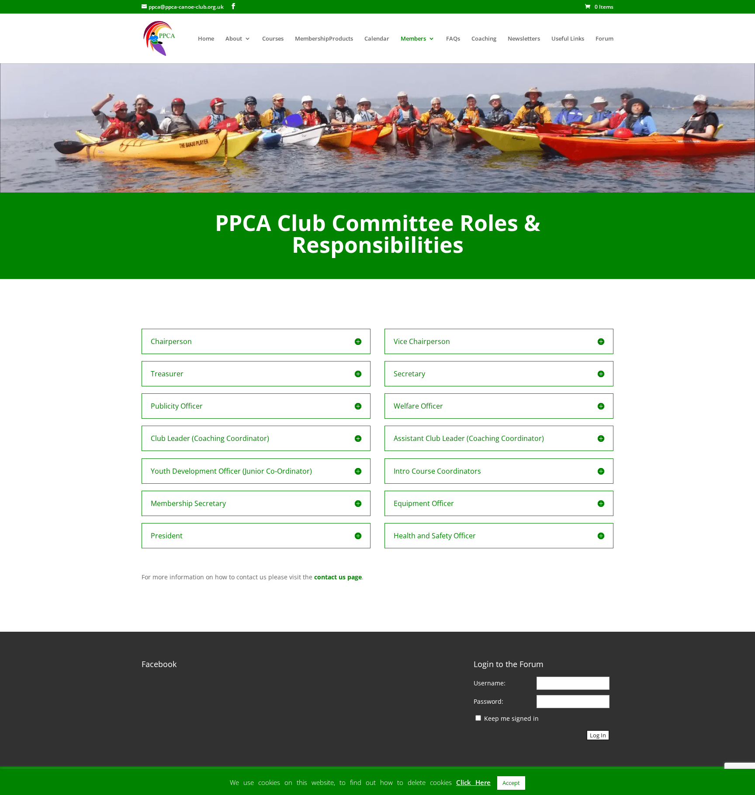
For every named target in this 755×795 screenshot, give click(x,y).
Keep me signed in (511, 718)
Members (413, 38)
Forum (604, 38)
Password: (488, 701)
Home (206, 38)
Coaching (483, 38)
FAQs (453, 38)
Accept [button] (511, 783)
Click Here (473, 782)
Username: (490, 683)
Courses (273, 38)
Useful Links (567, 38)
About (233, 38)
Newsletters (524, 38)
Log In (598, 735)
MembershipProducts (324, 38)
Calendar (376, 38)
